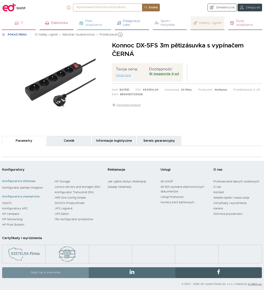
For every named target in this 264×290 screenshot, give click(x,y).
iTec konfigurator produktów (74, 219)
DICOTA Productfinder (70, 203)
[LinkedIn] (132, 272)
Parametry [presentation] (24, 140)
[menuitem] (26, 188)
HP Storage (62, 181)
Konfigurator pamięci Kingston (22, 187)
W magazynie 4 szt (164, 73)
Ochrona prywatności (227, 214)
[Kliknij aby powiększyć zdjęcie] (55, 86)
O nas (217, 169)
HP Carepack (10, 214)
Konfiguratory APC (15, 208)
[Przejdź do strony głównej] (14, 7)
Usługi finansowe (172, 197)
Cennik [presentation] (69, 140)
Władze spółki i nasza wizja (231, 197)
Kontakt (218, 192)
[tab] (24, 141)
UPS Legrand (63, 208)
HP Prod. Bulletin (13, 224)
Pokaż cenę (123, 75)
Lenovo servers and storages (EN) (77, 187)
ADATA (7, 203)
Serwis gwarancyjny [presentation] (159, 140)
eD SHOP (167, 181)
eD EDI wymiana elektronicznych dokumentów (182, 189)
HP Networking (12, 219)
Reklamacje (116, 169)
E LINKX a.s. (255, 284)
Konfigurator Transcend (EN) (74, 192)
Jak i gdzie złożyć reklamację (127, 181)
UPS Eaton (62, 214)
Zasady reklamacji (119, 187)
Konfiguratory (13, 169)
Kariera (218, 208)
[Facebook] (218, 272)
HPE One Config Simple (70, 197)
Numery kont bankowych (177, 202)
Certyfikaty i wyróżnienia (229, 203)
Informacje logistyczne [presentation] (114, 140)
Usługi (165, 169)
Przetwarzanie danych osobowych (236, 181)
